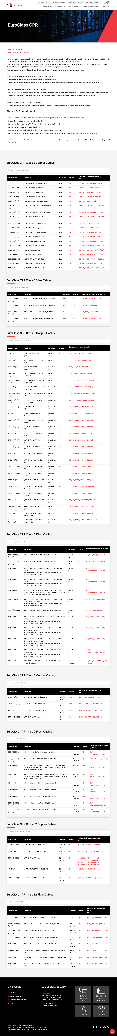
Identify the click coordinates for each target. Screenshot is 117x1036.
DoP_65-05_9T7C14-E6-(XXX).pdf (90, 710)
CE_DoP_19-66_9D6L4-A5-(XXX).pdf (81, 447)
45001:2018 (43, 1029)
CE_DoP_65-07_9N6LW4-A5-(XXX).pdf (82, 506)
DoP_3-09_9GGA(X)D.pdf (94, 610)
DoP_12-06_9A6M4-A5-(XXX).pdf (90, 196)
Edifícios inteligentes (16, 996)
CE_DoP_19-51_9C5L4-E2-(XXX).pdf (91, 237)
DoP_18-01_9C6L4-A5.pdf (87, 201)
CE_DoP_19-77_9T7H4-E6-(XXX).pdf (81, 480)
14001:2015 (32, 1029)
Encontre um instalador (92, 2)
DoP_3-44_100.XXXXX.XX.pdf (97, 950)
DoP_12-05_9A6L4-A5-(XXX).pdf (80, 360)
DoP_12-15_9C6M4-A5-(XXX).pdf (90, 232)
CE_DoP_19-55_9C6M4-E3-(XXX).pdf (91, 250)
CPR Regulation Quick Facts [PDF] (19, 52)
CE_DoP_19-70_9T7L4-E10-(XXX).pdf (81, 466)
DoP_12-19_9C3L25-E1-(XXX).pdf (90, 223)
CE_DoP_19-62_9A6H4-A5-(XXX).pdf (81, 433)
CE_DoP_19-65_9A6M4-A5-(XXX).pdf (91, 268)
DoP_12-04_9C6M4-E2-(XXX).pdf (90, 228)
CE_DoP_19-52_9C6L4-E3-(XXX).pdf (81, 407)
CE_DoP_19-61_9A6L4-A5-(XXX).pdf (81, 427)
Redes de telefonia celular (18, 1000)
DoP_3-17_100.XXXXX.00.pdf (95, 599)
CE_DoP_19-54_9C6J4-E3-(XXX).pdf (81, 413)
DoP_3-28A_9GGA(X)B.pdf (96, 924)
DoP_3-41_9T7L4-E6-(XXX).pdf (88, 860)
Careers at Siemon (13, 1027)
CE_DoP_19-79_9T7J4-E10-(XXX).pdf (81, 493)
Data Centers (14, 993)
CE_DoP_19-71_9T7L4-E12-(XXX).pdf (81, 473)
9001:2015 (22, 1029)
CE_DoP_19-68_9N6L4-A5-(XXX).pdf (81, 460)
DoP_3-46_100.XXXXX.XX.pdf (97, 964)
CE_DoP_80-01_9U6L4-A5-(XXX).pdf (91, 212)
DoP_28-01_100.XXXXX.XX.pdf (96, 617)
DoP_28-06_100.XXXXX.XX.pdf (96, 639)
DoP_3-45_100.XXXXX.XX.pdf (97, 957)
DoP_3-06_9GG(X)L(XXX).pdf (91, 312)
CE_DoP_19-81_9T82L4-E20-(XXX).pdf (82, 500)
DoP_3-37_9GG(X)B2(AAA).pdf (97, 930)
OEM (11, 1003)
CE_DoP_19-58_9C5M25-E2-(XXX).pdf (91, 259)
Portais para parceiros (59, 2)
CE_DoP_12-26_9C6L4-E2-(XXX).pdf (91, 183)
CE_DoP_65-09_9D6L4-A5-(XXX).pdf (81, 420)
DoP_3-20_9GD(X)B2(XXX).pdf (97, 917)
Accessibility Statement (41, 1027)
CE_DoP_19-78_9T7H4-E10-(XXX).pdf (81, 486)
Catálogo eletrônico (43, 2)
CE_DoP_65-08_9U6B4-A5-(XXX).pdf (90, 869)
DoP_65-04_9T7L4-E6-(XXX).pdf (88, 864)
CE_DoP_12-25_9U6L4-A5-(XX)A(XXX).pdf (83, 520)
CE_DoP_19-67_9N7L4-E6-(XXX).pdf (81, 453)
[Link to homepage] (15, 4)
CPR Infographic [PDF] (15, 49)
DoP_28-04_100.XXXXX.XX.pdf (96, 628)
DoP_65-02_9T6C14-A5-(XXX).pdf (90, 704)
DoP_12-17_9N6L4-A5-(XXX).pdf (80, 367)
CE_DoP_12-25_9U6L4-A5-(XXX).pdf (81, 513)
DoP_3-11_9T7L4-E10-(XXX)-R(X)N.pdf (82, 380)
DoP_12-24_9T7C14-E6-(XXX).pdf (90, 717)
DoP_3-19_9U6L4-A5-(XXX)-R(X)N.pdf (91, 216)
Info (70, 183)
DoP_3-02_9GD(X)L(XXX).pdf (91, 318)
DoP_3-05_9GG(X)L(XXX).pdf (91, 305)
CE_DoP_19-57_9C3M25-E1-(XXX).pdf (91, 254)
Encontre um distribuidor (76, 2)
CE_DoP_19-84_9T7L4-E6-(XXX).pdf (90, 878)
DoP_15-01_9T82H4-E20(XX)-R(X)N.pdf (82, 393)
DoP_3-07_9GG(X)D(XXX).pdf (95, 561)
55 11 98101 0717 (49, 1003)
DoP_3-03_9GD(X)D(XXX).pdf (95, 555)
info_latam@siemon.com (51, 1005)
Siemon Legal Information (26, 1027)
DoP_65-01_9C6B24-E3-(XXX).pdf (89, 845)
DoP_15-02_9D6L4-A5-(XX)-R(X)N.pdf (81, 400)
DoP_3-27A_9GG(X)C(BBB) (99, 759)
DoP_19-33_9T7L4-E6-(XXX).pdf (88, 862)
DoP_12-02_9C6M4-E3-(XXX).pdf (90, 192)
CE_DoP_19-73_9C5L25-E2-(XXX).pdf (91, 245)
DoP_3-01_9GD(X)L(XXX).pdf (91, 298)
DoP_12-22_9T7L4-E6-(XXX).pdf (88, 858)
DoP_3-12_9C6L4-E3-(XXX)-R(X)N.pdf (91, 205)
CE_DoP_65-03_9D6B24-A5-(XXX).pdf (90, 851)
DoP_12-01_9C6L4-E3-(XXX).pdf (80, 353)
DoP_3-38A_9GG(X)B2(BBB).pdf (98, 937)
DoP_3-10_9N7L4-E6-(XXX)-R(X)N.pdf (81, 373)
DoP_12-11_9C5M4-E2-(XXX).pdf (90, 188)
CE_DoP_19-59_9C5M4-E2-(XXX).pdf (91, 263)
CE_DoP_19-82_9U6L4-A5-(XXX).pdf (91, 241)
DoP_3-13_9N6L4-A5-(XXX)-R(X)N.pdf (81, 387)
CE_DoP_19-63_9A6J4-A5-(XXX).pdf (81, 440)
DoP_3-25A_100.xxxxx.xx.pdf (97, 944)
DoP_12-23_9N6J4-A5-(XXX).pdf (90, 697)
